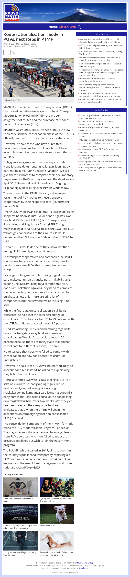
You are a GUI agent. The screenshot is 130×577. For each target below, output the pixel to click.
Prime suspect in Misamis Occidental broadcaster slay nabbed (96, 123)
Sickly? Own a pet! (48, 525)
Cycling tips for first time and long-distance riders (56, 500)
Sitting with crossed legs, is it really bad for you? (19, 553)
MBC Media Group (85, 562)
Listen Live (67, 27)
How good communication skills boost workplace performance (97, 80)
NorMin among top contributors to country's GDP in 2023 (100, 157)
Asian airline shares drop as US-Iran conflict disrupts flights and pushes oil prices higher (100, 40)
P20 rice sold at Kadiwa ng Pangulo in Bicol (99, 139)
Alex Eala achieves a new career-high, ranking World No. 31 (101, 53)
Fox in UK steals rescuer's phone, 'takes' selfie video (101, 135)
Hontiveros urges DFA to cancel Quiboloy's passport (99, 129)
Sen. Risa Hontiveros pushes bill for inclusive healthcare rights (100, 65)
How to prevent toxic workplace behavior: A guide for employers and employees (99, 59)
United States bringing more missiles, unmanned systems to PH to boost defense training (99, 87)
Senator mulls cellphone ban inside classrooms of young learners (101, 144)
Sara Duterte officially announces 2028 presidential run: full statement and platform (100, 95)
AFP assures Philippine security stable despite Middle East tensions (100, 46)
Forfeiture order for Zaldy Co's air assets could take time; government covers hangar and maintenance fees (101, 72)
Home (53, 27)
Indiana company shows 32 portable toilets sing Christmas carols (20, 527)
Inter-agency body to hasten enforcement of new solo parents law (100, 163)
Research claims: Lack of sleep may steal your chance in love (56, 553)
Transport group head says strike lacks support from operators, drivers (101, 116)
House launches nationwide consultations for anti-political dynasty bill (100, 101)
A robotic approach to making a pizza (18, 500)
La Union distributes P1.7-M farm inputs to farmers (99, 150)
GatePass (83, 568)
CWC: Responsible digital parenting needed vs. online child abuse (101, 169)
